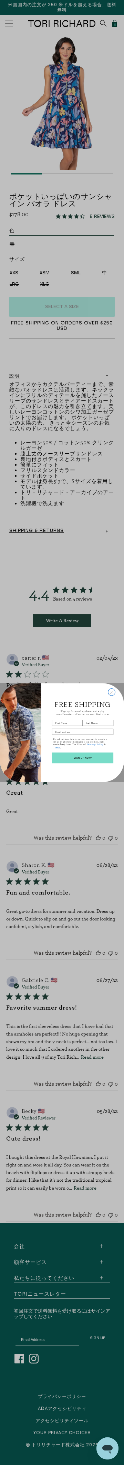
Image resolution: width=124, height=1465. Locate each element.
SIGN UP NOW (83, 757)
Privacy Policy (95, 744)
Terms (56, 747)
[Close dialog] (111, 692)
